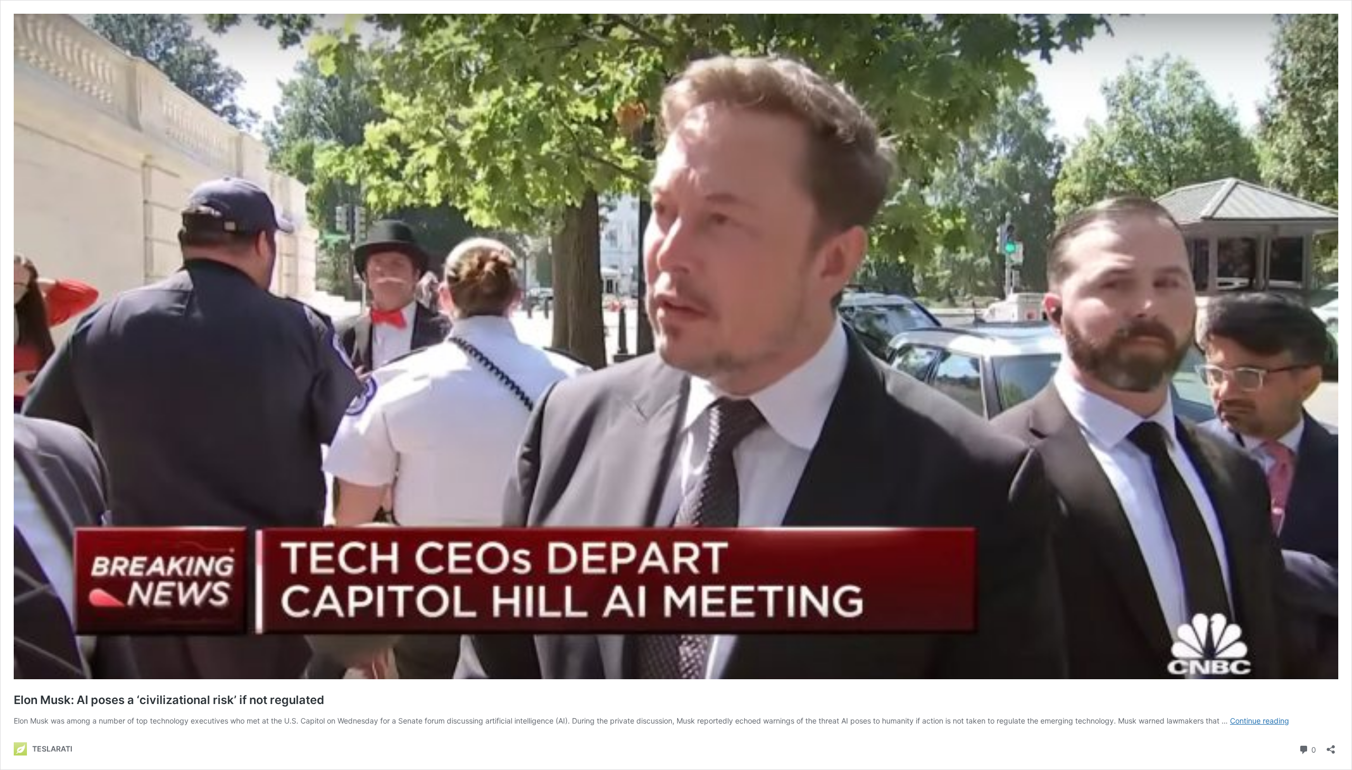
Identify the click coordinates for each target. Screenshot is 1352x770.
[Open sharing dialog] (1330, 746)
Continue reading (1259, 720)
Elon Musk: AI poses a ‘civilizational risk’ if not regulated (169, 700)
